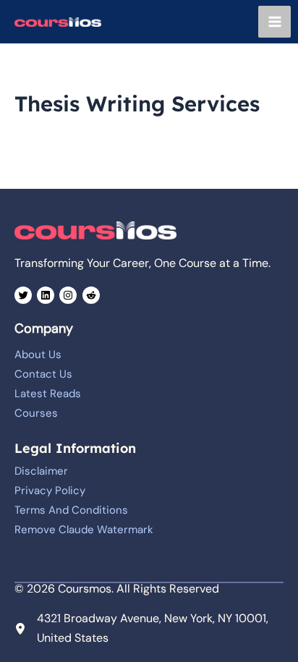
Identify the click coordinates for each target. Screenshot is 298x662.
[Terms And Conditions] (71, 510)
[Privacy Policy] (49, 490)
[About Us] (37, 354)
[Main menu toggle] (274, 22)
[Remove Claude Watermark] (83, 529)
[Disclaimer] (41, 471)
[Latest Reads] (47, 393)
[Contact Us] (43, 374)
